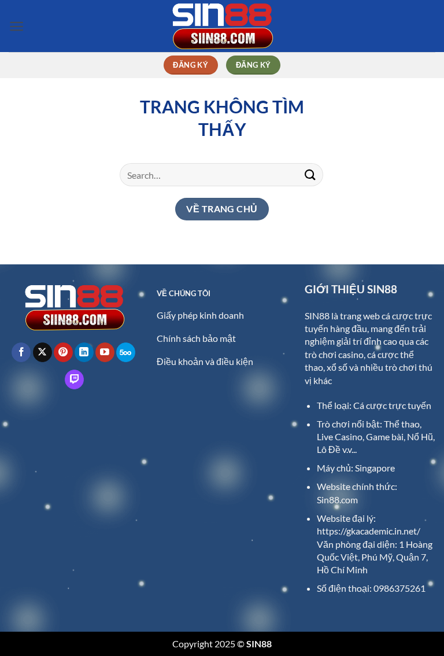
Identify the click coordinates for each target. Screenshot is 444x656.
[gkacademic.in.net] (222, 26)
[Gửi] (310, 174)
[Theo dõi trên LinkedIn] (84, 352)
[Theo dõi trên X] (42, 352)
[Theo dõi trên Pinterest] (63, 352)
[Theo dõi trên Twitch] (74, 379)
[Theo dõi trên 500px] (125, 352)
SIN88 (317, 315)
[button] (16, 26)
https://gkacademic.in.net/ (368, 530)
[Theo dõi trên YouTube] (104, 352)
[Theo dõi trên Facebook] (21, 352)
